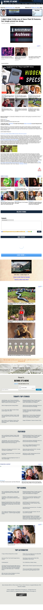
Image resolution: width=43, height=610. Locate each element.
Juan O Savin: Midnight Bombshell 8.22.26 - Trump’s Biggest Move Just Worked (31, 445)
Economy (9, 3)
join (6, 119)
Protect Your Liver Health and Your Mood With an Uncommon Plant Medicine (32, 554)
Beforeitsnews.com (10, 7)
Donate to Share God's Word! (21, 279)
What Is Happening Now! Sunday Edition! (10, 405)
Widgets (23, 586)
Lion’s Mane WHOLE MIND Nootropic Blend (9, 139)
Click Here (11, 123)
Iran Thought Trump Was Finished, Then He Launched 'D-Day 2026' (31, 512)
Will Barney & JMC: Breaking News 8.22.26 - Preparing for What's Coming (31, 454)
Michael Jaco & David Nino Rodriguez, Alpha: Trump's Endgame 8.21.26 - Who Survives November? (32, 497)
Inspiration (38, 3)
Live (41, 3)
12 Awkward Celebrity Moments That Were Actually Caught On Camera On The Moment (35, 203)
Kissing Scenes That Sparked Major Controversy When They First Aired (21, 321)
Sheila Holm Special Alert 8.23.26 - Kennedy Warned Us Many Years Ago (31, 450)
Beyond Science (18, 3)
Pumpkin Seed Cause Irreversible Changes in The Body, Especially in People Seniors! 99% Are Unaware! (32, 410)
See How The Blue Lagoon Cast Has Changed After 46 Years (20, 96)
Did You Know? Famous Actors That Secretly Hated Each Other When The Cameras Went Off (7, 203)
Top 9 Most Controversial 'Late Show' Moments (10, 481)
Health (13, 3)
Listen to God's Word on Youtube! (21, 277)
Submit (38, 389)
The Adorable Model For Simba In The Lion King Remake (20, 338)
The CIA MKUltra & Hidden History (29, 562)
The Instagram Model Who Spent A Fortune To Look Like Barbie (21, 189)
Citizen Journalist (27, 123)
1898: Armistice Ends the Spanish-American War (32, 565)
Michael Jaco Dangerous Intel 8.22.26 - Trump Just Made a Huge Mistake (11, 450)
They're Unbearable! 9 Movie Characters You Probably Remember (35, 189)
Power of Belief (25, 3)
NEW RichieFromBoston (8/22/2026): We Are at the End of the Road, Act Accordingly (32, 406)
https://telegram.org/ (15, 369)
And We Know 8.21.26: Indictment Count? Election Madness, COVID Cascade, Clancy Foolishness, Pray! (31, 503)
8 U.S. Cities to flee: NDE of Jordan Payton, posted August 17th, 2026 (10, 410)
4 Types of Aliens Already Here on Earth (9, 553)
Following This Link (23, 163)
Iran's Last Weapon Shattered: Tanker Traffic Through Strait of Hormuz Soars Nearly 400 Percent (10, 416)
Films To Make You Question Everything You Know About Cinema (21, 110)
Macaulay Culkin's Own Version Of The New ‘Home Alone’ (7, 110)
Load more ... (21, 255)
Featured (5, 3)
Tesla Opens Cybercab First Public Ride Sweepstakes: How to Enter (31, 559)
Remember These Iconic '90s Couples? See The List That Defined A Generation (34, 96)
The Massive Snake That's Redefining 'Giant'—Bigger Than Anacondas (34, 110)
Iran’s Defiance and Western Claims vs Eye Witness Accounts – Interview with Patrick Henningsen (10, 421)
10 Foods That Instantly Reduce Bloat (6, 189)
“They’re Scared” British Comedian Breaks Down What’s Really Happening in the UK (31, 569)
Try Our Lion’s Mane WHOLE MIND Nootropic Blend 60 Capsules (14, 133)
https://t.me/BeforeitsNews (35, 369)
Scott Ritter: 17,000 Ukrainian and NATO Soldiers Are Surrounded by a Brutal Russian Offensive (10, 497)
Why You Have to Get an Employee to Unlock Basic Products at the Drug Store (11, 574)
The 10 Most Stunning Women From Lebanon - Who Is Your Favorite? (8, 96)
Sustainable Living (31, 3)
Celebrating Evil (5, 562)
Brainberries (4, 94)
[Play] (21, 266)
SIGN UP (16, 383)
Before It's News (10, 1)
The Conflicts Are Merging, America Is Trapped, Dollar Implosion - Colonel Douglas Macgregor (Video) (11, 512)
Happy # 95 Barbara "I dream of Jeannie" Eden (32, 420)
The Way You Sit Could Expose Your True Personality (19, 355)
